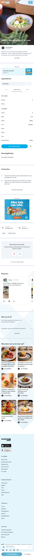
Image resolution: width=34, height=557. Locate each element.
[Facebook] (3, 550)
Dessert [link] (3, 513)
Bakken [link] (3, 485)
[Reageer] (9, 301)
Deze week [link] (4, 459)
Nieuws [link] (3, 537)
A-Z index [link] (3, 471)
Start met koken (13, 554)
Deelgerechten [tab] (17, 89)
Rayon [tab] (27, 89)
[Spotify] (17, 550)
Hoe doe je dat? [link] (5, 534)
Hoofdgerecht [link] (5, 511)
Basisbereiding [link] (5, 516)
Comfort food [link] (5, 466)
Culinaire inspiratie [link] (6, 530)
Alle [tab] (6, 89)
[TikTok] (7, 550)
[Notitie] (18, 2)
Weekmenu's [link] (4, 464)
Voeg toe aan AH (15, 146)
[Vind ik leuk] (20, 254)
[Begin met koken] (17, 22)
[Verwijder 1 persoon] (26, 83)
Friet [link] (2, 487)
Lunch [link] (3, 506)
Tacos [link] (3, 490)
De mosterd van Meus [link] (7, 532)
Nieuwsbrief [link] (4, 469)
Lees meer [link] (17, 58)
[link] (5, 2)
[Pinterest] (14, 550)
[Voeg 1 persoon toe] (30, 83)
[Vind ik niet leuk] (14, 254)
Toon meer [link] (17, 333)
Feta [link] (2, 495)
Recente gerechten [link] (6, 462)
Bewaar (29, 554)
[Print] (26, 2)
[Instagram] (10, 550)
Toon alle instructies (17, 189)
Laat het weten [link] (20, 262)
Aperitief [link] (3, 508)
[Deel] (22, 2)
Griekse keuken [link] (5, 492)
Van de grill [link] (4, 483)
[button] (3, 233)
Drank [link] (2, 518)
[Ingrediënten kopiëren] (31, 146)
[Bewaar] (14, 348)
